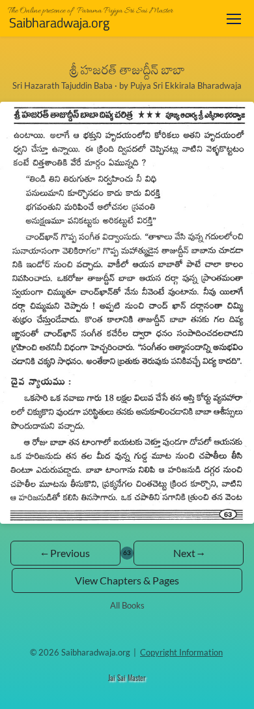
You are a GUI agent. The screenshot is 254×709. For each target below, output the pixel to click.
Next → (189, 553)
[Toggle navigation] (234, 18)
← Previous (65, 553)
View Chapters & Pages (127, 580)
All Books (127, 605)
